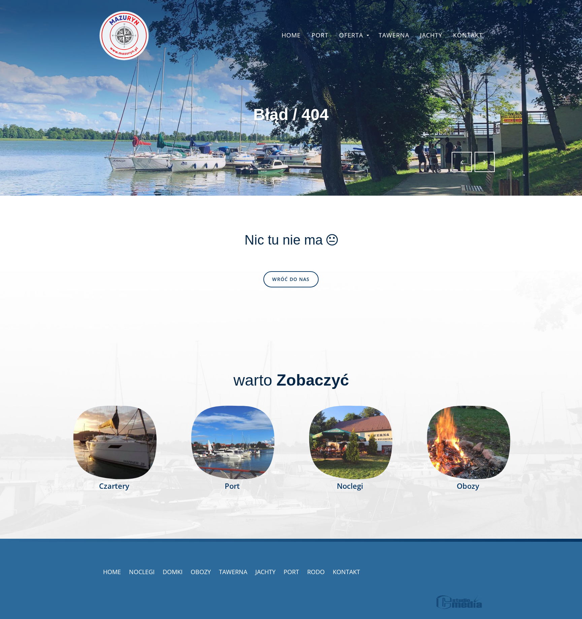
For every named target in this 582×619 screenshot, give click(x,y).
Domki (173, 572)
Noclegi (142, 572)
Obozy (201, 572)
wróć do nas (291, 279)
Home (291, 35)
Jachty (431, 35)
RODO (316, 572)
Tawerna (394, 35)
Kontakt (468, 35)
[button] (462, 162)
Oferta (351, 35)
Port (320, 35)
